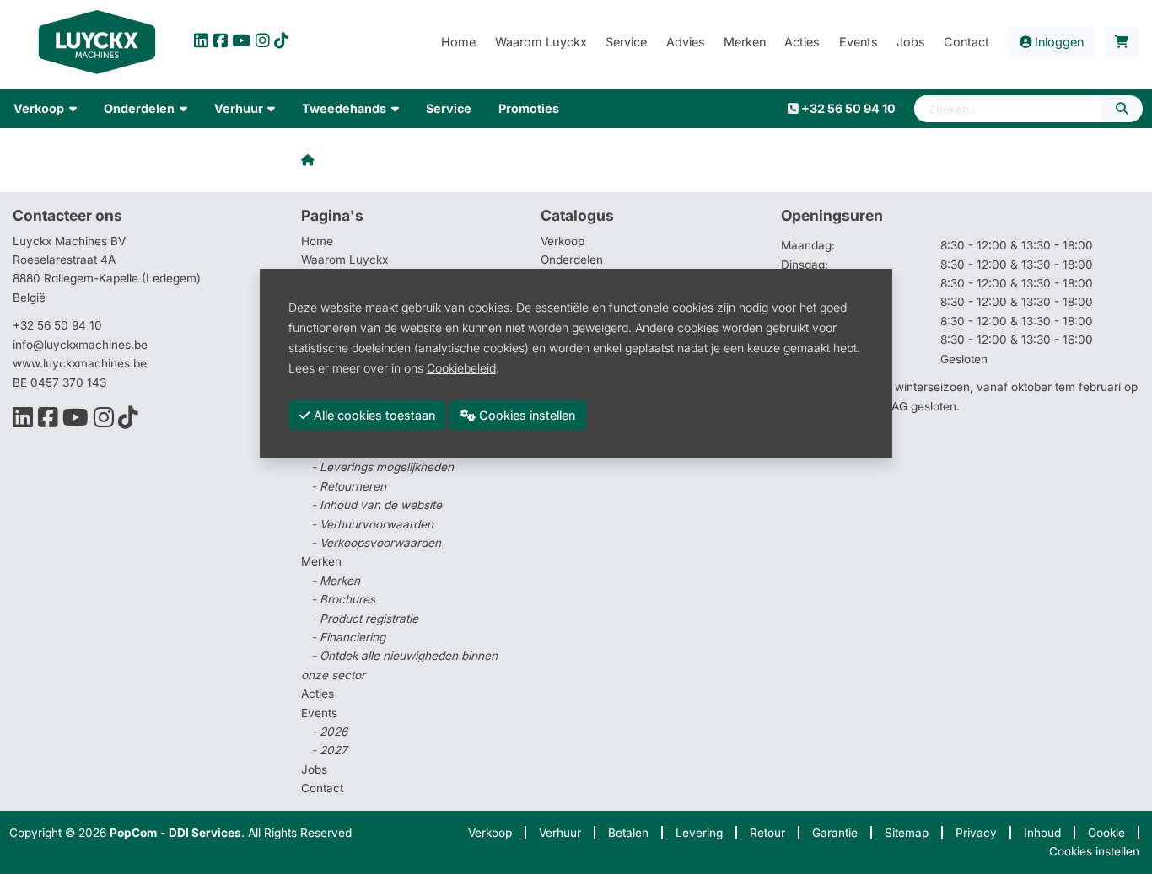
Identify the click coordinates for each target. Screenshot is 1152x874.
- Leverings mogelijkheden (382, 467)
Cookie (1106, 832)
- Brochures (343, 599)
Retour (767, 832)
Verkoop (562, 241)
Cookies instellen (1094, 851)
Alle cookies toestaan (372, 414)
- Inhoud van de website (376, 505)
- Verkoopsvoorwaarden (376, 543)
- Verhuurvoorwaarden (372, 524)
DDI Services (205, 832)
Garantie (835, 832)
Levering (699, 832)
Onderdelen (572, 259)
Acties (317, 693)
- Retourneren (348, 486)
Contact (322, 788)
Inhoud (1042, 832)
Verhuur (560, 832)
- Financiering (348, 637)
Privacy (976, 832)
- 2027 (329, 750)
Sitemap (907, 832)
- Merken (335, 580)
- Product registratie (364, 618)
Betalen (628, 832)
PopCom (133, 832)
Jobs (314, 769)
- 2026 (329, 731)
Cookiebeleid (461, 367)
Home (317, 241)
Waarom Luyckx (344, 259)
